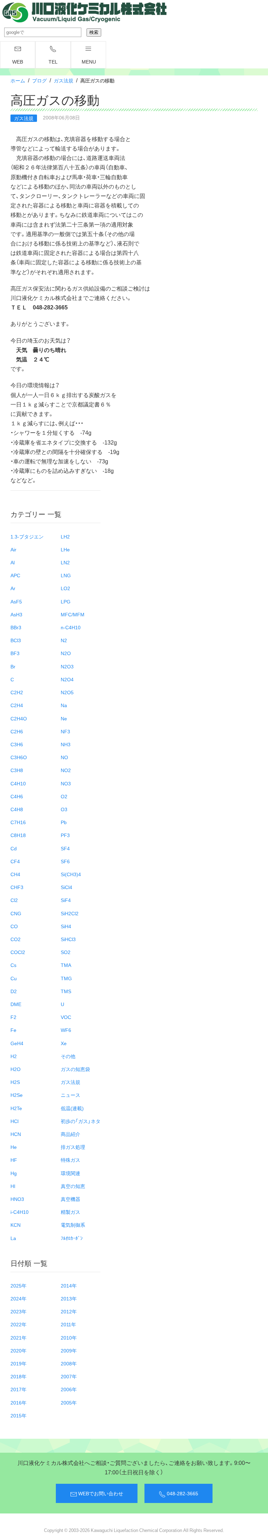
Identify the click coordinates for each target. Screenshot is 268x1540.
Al (12, 562)
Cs (13, 964)
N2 (64, 640)
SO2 (65, 951)
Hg (13, 1172)
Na (64, 705)
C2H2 (16, 692)
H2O (15, 1068)
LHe (65, 549)
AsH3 (16, 614)
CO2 (15, 939)
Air (13, 549)
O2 (64, 796)
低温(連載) (72, 1108)
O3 (64, 809)
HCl (14, 1120)
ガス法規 (63, 80)
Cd (13, 848)
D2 (13, 991)
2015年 (18, 1415)
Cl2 (14, 899)
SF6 (65, 861)
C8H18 (18, 834)
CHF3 (16, 886)
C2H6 (16, 731)
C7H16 (18, 822)
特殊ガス (70, 1159)
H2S (15, 1081)
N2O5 (67, 692)
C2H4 (16, 705)
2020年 (18, 1350)
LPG (65, 601)
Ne (64, 718)
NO (64, 757)
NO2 (66, 770)
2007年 (69, 1376)
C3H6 (16, 744)
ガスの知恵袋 (75, 1068)
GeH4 (16, 1043)
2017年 (18, 1389)
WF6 (66, 1029)
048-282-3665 (182, 1493)
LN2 (65, 562)
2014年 (69, 1285)
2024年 (18, 1298)
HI (12, 1185)
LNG (66, 575)
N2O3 (67, 666)
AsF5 (16, 601)
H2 (13, 1056)
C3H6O (18, 757)
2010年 (69, 1337)
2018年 (18, 1376)
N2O (66, 653)
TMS (66, 991)
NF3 (65, 731)
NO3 (66, 783)
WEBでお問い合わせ (100, 1493)
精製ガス (70, 1211)
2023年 (18, 1311)
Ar (12, 588)
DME (15, 1003)
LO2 (65, 588)
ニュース (70, 1094)
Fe (13, 1029)
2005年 (69, 1402)
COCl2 (17, 951)
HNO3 (17, 1198)
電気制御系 (73, 1224)
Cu (13, 978)
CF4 (15, 861)
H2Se (16, 1094)
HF (13, 1159)
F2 (13, 1016)
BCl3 (15, 640)
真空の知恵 (73, 1185)
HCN (15, 1133)
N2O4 (67, 679)
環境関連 (70, 1172)
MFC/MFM (72, 614)
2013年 (69, 1298)
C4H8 (16, 809)
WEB (17, 61)
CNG (15, 913)
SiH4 (66, 926)
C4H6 (16, 796)
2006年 (69, 1389)
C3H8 (16, 770)
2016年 (18, 1402)
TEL (53, 61)
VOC (66, 1016)
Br (12, 666)
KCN (15, 1224)
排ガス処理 (73, 1146)
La (13, 1237)
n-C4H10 (71, 627)
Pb (64, 822)
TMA (66, 964)
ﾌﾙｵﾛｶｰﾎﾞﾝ (72, 1237)
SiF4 (66, 899)
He (13, 1146)
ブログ (39, 80)
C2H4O (18, 718)
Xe (64, 1043)
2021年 (18, 1337)
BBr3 (15, 627)
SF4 (65, 848)
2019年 (18, 1363)
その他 (68, 1056)
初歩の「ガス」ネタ (80, 1120)
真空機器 (70, 1198)
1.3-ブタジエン (27, 536)
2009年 (69, 1350)
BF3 (15, 653)
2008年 (69, 1363)
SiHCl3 (68, 939)
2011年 (68, 1324)
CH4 (15, 874)
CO (14, 926)
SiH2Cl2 (70, 913)
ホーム (17, 80)
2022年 (18, 1324)
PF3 (65, 834)
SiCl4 (66, 886)
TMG (66, 978)
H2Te (16, 1108)
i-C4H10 (19, 1211)
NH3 (65, 744)
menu (89, 61)
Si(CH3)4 (71, 874)
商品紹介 (70, 1133)
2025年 (18, 1285)
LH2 (65, 536)
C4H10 (18, 783)
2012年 (69, 1311)
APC (15, 575)
